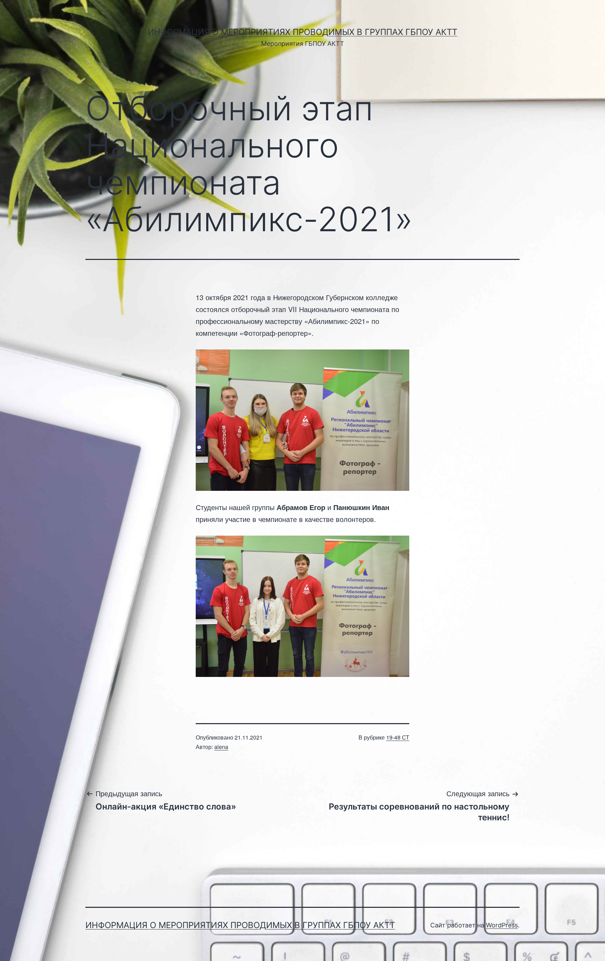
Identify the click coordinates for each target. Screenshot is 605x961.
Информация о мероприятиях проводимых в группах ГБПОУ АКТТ (302, 32)
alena (221, 747)
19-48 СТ (397, 737)
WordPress (502, 925)
